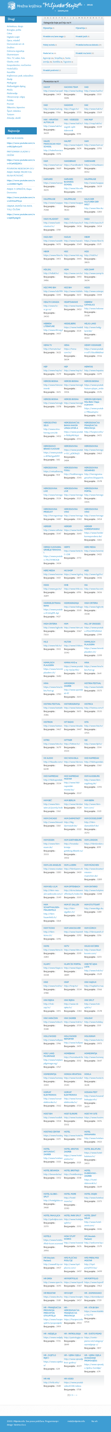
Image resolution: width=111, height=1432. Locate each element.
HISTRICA (88, 704)
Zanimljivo (63, 11)
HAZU (66, 219)
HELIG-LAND (90, 323)
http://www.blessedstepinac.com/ (60, 822)
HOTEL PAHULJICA (52, 1215)
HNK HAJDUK (90, 982)
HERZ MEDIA (90, 547)
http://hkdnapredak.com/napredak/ (60, 780)
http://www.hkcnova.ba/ (75, 762)
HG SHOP (68, 570)
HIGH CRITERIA (91, 603)
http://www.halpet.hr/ (74, 145)
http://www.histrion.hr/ (55, 726)
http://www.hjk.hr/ (93, 744)
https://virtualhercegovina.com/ (58, 471)
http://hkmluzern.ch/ (74, 869)
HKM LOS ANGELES (52, 865)
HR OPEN (48, 1278)
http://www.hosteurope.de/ (77, 1117)
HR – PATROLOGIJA (72, 1334)
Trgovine (67, 61)
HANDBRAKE (70, 161)
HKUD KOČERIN (91, 946)
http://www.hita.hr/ (93, 726)
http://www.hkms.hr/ (54, 950)
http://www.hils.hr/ (53, 645)
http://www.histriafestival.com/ (58, 708)
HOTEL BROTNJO (71, 1170)
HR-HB (47, 1379)
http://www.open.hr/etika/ (56, 1282)
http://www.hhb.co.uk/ (75, 589)
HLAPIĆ (47, 964)
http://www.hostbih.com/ (56, 1117)
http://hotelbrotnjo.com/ (76, 1174)
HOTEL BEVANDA (51, 1170)
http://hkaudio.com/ (53, 762)
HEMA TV (48, 345)
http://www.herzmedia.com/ (57, 574)
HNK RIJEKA (49, 1000)
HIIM (66, 624)
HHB (66, 585)
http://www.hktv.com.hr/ (76, 950)
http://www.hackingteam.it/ (77, 91)
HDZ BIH (68, 287)
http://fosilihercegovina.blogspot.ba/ (81, 474)
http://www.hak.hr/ (93, 109)
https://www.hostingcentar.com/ (59, 1135)
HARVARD (48, 179)
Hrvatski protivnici (51, 70)
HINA (86, 662)
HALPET (67, 141)
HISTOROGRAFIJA (72, 704)
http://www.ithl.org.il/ (54, 330)
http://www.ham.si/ (93, 145)
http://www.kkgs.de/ (94, 908)
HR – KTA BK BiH (91, 1307)
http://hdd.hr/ (91, 255)
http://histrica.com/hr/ (95, 708)
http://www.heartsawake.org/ (78, 306)
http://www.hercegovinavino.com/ (80, 515)
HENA (66, 345)
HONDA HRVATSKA (72, 1074)
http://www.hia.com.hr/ (95, 589)
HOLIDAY (88, 1018)
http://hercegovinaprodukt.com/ (59, 515)
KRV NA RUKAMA (15, 138)
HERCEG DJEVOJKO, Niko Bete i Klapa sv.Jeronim (93, 402)
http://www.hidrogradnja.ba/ (77, 607)
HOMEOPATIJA (90, 1053)
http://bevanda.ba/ (53, 1174)
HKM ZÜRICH (90, 928)
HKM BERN (89, 800)
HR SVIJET (68, 1293)
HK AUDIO (48, 758)
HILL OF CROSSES (92, 624)
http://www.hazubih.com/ (56, 240)
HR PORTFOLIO (71, 1278)
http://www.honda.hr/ (74, 1078)
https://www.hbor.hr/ (94, 240)
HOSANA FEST (90, 1092)
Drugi (90, 5)
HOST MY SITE (90, 1114)
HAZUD (67, 237)
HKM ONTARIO (90, 886)
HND (46, 982)
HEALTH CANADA (51, 302)
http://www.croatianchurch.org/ (58, 869)
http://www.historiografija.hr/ (78, 708)
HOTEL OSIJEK (90, 1194)
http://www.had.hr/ (93, 91)
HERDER (47, 526)
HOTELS (47, 1236)
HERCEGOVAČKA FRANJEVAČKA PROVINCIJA (92, 425)
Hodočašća (48, 53)
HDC (66, 251)
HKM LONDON (91, 840)
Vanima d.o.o (20, 1424)
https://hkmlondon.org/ (95, 843)
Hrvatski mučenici (83, 53)
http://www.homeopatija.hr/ (57, 1078)
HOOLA (87, 1074)
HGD (86, 570)
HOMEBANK (69, 1053)
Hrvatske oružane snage (53, 36)
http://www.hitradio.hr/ (75, 726)
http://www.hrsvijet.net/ (75, 1297)
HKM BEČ (48, 800)
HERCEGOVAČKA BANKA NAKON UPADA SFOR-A (71, 425)
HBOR (87, 237)
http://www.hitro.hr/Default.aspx (59, 744)
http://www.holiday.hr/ (95, 1022)
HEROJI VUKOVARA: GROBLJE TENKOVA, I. (52, 550)
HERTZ (67, 547)
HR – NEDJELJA (50, 1334)
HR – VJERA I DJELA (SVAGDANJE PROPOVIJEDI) (92, 1358)
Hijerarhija (47, 28)
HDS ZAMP (89, 269)
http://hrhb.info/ (52, 1382)
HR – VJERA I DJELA (72, 1355)
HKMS (46, 946)
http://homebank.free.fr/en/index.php (82, 1057)
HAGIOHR (68, 105)
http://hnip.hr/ (71, 986)
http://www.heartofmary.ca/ (77, 932)
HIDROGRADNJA (71, 603)
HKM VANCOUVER (72, 928)
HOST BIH (48, 1114)
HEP (45, 367)
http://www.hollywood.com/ (57, 1040)
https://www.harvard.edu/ (56, 183)
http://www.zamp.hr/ (94, 273)
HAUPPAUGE (90, 179)
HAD (86, 87)
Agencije (47, 58)
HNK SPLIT (89, 1000)
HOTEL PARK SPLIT (72, 1215)
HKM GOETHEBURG (73, 840)
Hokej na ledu (49, 45)
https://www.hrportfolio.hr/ (77, 1282)
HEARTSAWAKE (71, 302)
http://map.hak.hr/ (93, 123)
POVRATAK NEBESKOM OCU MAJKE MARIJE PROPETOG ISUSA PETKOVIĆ (20, 172)
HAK (86, 105)
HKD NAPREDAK (91, 758)
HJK (86, 740)
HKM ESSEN (49, 840)
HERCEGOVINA (71, 446)
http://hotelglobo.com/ (55, 1200)
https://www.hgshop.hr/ (75, 574)
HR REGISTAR (50, 1293)
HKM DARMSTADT (72, 818)
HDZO (87, 287)
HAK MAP (88, 119)
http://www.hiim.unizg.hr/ (76, 627)
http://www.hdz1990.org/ (56, 291)
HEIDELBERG (70, 323)
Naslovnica (63, 5)
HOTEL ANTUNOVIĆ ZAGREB (49, 1152)
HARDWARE (89, 161)
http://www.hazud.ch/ (74, 240)
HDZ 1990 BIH (50, 287)
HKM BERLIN (69, 800)
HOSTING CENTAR (52, 1132)
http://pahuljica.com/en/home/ (59, 1219)
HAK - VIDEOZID (71, 119)
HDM (66, 269)
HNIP (66, 982)
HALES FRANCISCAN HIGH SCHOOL (52, 144)
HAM (86, 141)
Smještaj (58, 58)
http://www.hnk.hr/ (73, 1022)
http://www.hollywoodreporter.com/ (81, 1042)
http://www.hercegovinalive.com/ (59, 495)
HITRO (46, 740)
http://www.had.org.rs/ (55, 109)
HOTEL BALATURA (92, 1149)
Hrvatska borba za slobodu (87, 45)
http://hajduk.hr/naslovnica (97, 986)
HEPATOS (88, 367)
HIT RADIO (69, 722)
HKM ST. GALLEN (71, 904)
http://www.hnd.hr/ (53, 986)
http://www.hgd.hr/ (93, 574)
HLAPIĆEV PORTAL (72, 964)
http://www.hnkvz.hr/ (54, 1022)
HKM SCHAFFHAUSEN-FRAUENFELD (52, 907)
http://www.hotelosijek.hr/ (96, 1197)
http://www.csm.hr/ (73, 273)
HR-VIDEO (69, 1379)
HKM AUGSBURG (92, 776)
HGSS (46, 585)
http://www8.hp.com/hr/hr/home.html (62, 1264)
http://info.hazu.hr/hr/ (75, 222)
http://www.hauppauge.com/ (78, 203)
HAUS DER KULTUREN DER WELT (91, 202)
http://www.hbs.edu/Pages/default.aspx (83, 188)
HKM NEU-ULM (50, 886)
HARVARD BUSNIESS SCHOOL (69, 182)
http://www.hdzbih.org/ (75, 291)
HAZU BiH (48, 237)
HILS (46, 642)
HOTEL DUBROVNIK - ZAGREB (90, 1173)
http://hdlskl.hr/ (51, 273)
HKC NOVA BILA (71, 758)
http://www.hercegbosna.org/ (78, 385)
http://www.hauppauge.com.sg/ (59, 203)
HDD (86, 251)
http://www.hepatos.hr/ (95, 370)
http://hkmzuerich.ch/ (94, 932)
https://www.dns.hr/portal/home (59, 1297)
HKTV (66, 946)
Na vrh (95, 1421)
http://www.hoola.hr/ (94, 1078)
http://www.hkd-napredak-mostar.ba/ (72, 786)
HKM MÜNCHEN (91, 865)
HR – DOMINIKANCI (93, 1293)
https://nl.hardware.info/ (96, 165)
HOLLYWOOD (50, 1036)
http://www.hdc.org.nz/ (75, 255)
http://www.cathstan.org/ (56, 530)
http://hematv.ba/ (52, 349)
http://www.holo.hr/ (94, 1040)
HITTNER (68, 740)
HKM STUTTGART (92, 904)
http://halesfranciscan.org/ (56, 150)
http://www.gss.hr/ (53, 589)
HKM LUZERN (70, 865)
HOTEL (67, 1132)
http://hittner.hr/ (72, 744)
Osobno (78, 5)
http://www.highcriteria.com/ (57, 627)
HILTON (67, 642)
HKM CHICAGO (50, 818)
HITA (86, 722)
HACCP (47, 87)
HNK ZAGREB (70, 1018)
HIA (86, 585)
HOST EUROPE (70, 1114)
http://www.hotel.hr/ (74, 1135)
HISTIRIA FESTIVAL (92, 683)
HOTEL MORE (70, 1194)
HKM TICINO (49, 928)
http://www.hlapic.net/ (54, 968)
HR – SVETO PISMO (93, 1334)
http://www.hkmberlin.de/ (76, 804)
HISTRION (48, 722)
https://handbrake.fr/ (74, 165)
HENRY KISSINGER (92, 345)
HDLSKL (47, 269)
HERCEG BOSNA (51, 381)
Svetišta (56, 61)
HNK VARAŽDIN (51, 1018)
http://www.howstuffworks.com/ (79, 1242)
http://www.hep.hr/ (53, 370)
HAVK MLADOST (51, 219)
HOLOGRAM (89, 1036)
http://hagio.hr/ (71, 109)
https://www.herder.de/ (75, 530)
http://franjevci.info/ (94, 432)
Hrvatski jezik (81, 36)
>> (77, 1395)
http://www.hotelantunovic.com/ (59, 1158)
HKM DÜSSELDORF (93, 818)
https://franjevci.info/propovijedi (79, 1319)
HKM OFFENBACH (72, 886)
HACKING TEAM (71, 87)
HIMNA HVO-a (70, 662)
